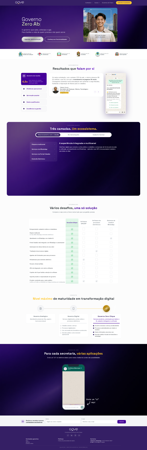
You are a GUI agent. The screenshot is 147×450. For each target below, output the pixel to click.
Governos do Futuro (107, 2)
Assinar (121, 421)
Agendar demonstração (32, 39)
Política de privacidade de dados (66, 440)
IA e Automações (73, 135)
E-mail (83, 419)
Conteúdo (88, 2)
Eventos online (29, 443)
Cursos (96, 2)
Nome (47, 419)
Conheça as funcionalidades (57, 39)
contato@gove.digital (99, 442)
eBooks (28, 442)
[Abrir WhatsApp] (142, 445)
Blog (27, 440)
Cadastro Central (98, 135)
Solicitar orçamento (124, 2)
